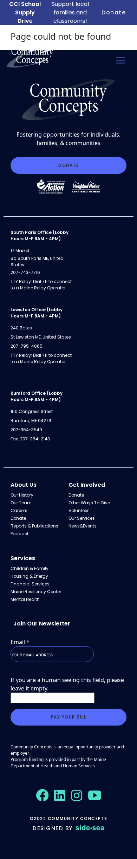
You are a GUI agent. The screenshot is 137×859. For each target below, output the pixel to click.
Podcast (19, 534)
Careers (19, 510)
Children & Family (29, 568)
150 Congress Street (32, 411)
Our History (22, 495)
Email (20, 642)
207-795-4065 (27, 346)
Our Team (21, 503)
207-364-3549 (26, 430)
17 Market (20, 251)
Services (23, 558)
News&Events (82, 526)
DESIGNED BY (53, 828)
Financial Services (30, 584)
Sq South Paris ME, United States (37, 261)
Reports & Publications (34, 526)
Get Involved (86, 485)
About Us (24, 485)
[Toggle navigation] (120, 60)
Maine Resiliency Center (36, 592)
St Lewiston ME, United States (41, 337)
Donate (114, 12)
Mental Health (25, 599)
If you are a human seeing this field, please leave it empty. (67, 684)
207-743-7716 (25, 272)
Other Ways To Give (89, 503)
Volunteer (78, 510)
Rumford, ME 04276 (31, 421)
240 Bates (21, 328)
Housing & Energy (29, 576)
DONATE (68, 165)
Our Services (81, 518)
